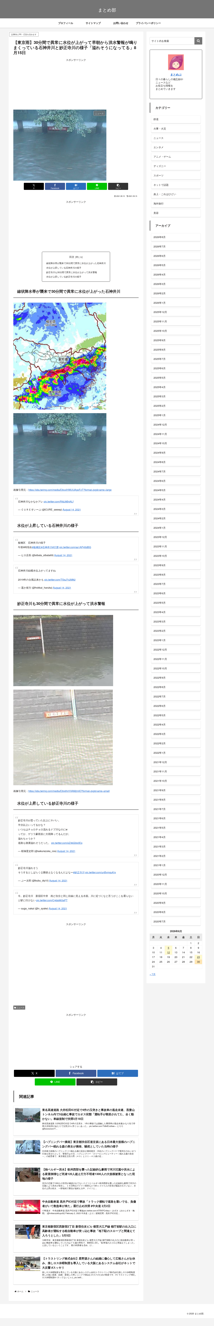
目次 (71, 256)
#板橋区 (36, 547)
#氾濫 (55, 547)
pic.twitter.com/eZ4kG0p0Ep (66, 843)
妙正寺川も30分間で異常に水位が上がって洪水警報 (71, 272)
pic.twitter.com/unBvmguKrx (100, 871)
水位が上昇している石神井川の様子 (63, 267)
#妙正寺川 (79, 871)
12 (168, 952)
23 (198, 957)
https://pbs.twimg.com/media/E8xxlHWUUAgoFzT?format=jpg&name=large (70, 490)
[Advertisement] (76, 84)
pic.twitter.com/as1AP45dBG (75, 547)
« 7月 (153, 974)
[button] (118, 186)
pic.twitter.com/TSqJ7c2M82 (60, 579)
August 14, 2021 (72, 509)
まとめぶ (176, 74)
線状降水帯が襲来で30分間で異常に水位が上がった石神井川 (76, 263)
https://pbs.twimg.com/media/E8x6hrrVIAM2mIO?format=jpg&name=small (69, 791)
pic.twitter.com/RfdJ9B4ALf (58, 501)
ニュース (20, 1006)
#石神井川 (46, 547)
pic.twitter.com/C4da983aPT (52, 898)
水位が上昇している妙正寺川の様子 (63, 276)
